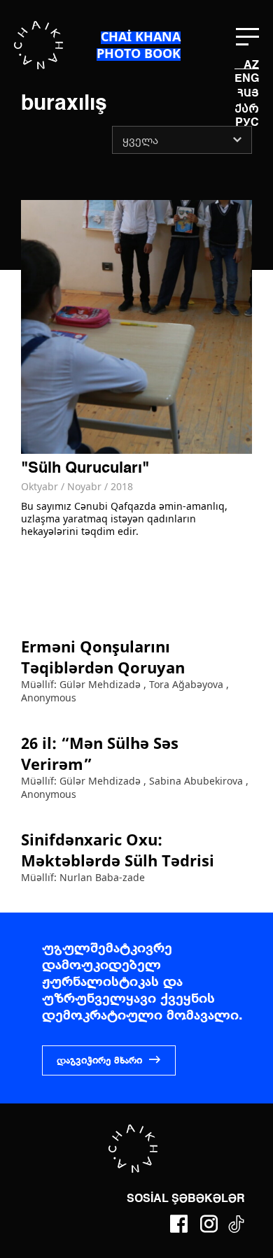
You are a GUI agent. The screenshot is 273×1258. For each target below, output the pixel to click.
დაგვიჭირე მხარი (99, 1061)
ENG (246, 79)
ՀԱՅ (248, 93)
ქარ (246, 108)
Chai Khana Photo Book (139, 45)
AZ (251, 65)
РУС (247, 123)
